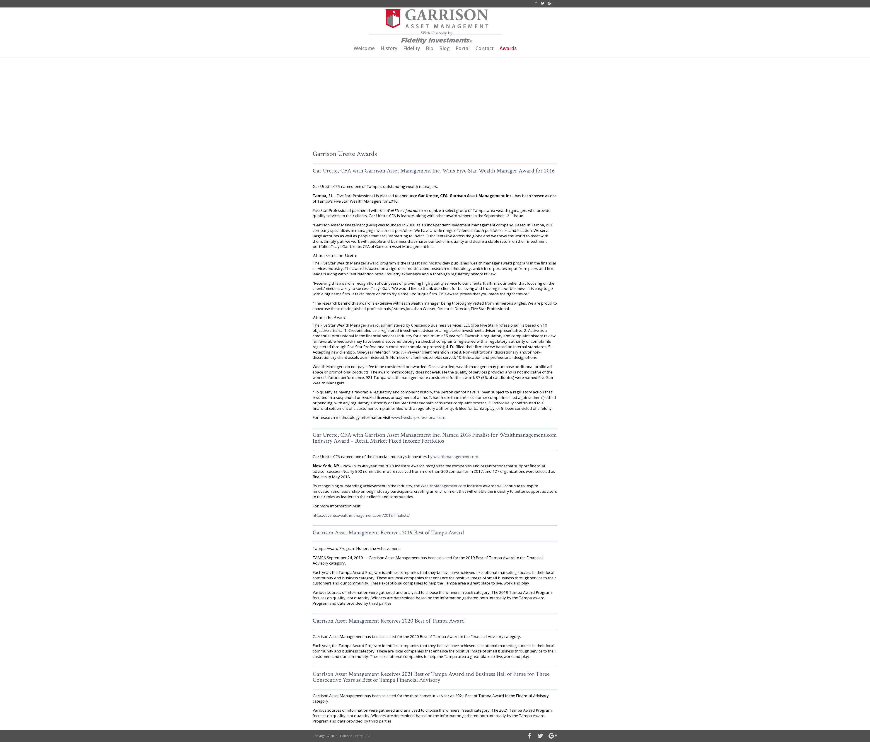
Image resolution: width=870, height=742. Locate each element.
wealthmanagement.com (455, 456)
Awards (508, 49)
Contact (485, 49)
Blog (444, 49)
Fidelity (411, 49)
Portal (463, 49)
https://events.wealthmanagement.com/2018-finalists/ (361, 515)
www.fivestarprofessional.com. (418, 417)
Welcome (364, 49)
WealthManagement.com (443, 485)
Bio (429, 49)
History (389, 49)
